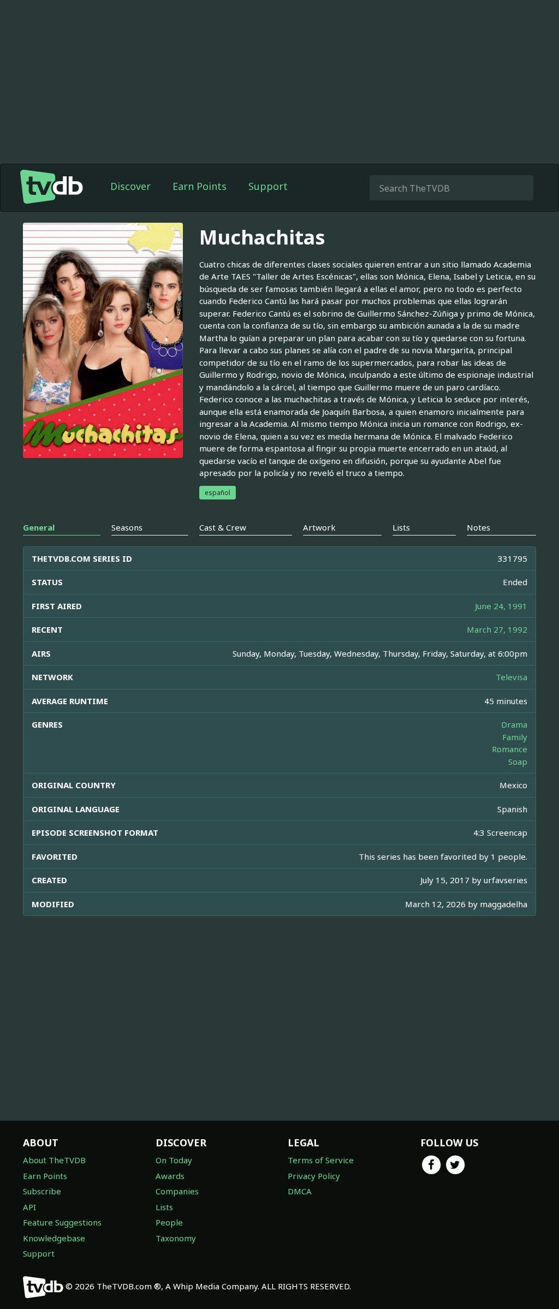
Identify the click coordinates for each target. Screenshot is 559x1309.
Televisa (511, 676)
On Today (174, 1160)
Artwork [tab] (319, 527)
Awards (170, 1175)
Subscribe (42, 1191)
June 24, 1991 (501, 605)
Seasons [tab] (126, 527)
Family (514, 736)
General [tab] (39, 527)
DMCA (300, 1191)
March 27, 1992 (497, 629)
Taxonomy (176, 1238)
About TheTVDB (54, 1160)
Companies (177, 1191)
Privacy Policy (314, 1175)
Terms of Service (321, 1160)
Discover (130, 186)
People (169, 1222)
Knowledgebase (54, 1238)
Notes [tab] (478, 527)
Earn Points (200, 186)
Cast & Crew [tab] (222, 527)
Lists (164, 1206)
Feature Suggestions (62, 1222)
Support (268, 186)
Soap (517, 761)
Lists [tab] (401, 527)
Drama (514, 724)
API (29, 1206)
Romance (509, 748)
